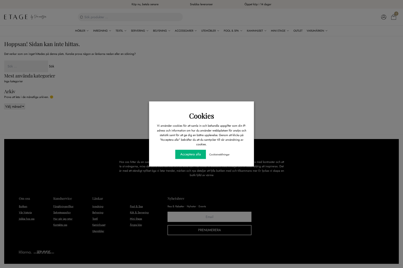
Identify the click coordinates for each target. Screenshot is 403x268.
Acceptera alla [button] (190, 154)
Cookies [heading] (201, 115)
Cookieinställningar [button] (219, 155)
